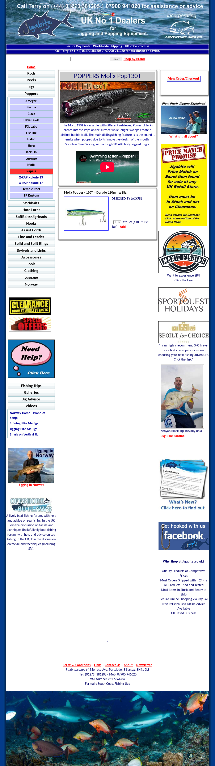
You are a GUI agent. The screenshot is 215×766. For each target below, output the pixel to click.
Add (123, 227)
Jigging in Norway (31, 485)
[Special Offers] (30, 324)
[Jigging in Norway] (31, 359)
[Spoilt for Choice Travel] (183, 332)
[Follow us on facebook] (184, 549)
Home (31, 67)
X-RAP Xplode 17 (31, 183)
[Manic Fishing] (183, 252)
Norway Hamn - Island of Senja (27, 416)
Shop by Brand (134, 59)
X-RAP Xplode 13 (31, 177)
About (128, 665)
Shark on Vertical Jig (24, 434)
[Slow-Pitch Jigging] (184, 133)
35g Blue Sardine (173, 436)
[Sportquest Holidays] (183, 299)
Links (97, 665)
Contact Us (112, 665)
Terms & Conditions (76, 665)
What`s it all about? (183, 136)
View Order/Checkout (183, 78)
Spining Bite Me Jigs (24, 423)
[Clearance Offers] (30, 306)
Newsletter (144, 665)
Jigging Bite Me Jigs (23, 429)
